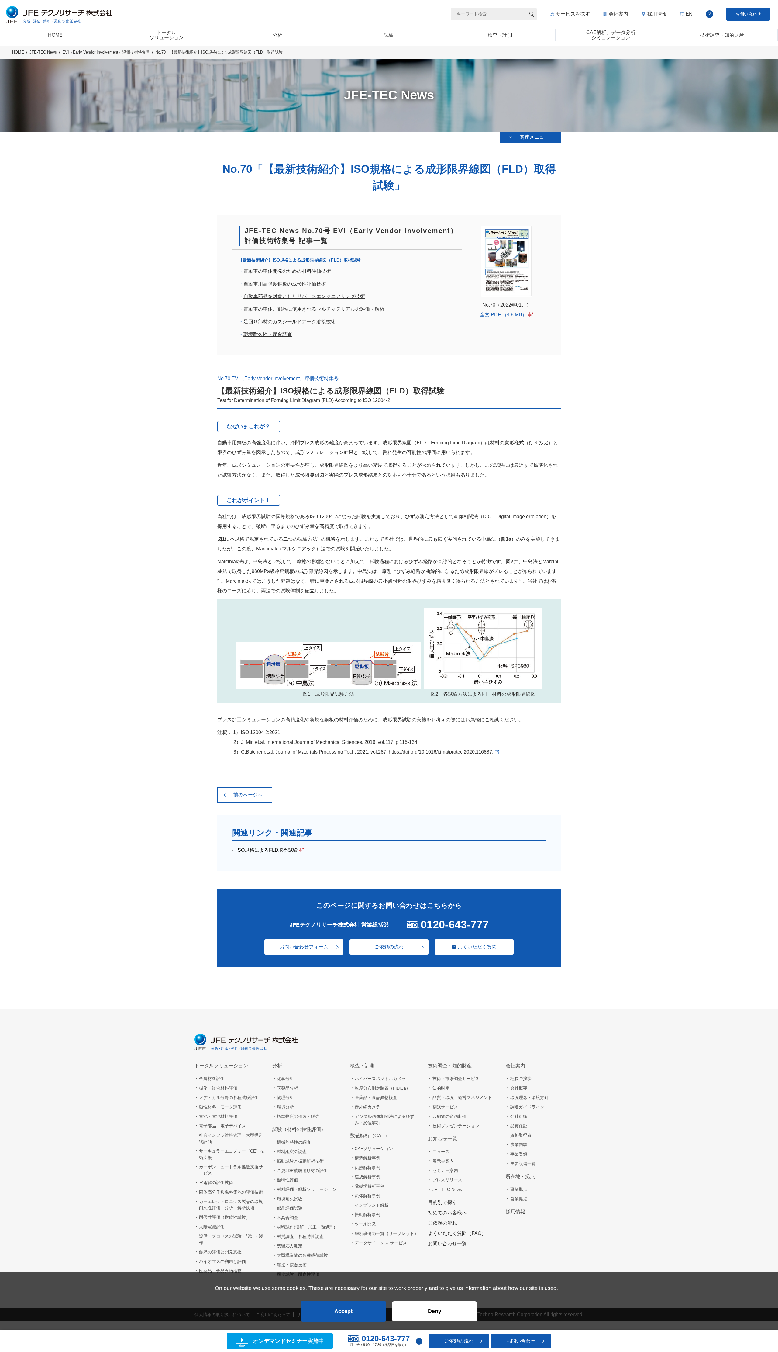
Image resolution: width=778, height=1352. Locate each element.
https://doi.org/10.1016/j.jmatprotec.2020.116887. (441, 751)
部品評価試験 (289, 1208)
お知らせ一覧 (442, 1138)
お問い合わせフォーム (304, 946)
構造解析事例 (367, 1158)
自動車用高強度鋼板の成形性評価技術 (284, 283)
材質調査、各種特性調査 (300, 1236)
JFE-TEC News (43, 52)
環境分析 (285, 1106)
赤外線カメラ (367, 1106)
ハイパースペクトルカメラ (380, 1078)
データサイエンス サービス (381, 1242)
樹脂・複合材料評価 (218, 1088)
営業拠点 (518, 1198)
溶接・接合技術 (292, 1264)
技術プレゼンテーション (455, 1125)
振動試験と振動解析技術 (300, 1161)
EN (689, 13)
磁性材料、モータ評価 (220, 1106)
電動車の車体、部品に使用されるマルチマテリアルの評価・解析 (313, 309)
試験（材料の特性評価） (299, 1129)
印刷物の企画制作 (449, 1116)
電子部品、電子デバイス (222, 1125)
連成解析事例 (367, 1176)
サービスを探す (573, 13)
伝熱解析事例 (367, 1167)
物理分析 (285, 1097)
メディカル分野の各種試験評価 (229, 1097)
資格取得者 (521, 1135)
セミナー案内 (445, 1170)
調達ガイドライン (527, 1106)
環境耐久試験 (289, 1198)
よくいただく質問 (477, 946)
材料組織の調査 (292, 1151)
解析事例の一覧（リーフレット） (386, 1233)
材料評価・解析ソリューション (306, 1189)
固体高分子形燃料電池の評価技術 (231, 1192)
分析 (277, 1065)
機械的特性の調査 (294, 1142)
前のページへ (248, 794)
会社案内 (618, 13)
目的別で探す (442, 1202)
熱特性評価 (287, 1179)
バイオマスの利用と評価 (222, 1261)
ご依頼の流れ (389, 946)
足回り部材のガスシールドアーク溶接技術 (289, 321)
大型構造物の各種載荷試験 (302, 1255)
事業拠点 (518, 1189)
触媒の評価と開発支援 (220, 1252)
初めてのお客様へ (447, 1212)
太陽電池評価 (212, 1226)
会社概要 (518, 1088)
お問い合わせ (748, 14)
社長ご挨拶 (521, 1078)
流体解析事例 (367, 1195)
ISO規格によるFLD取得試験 (267, 850)
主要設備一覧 (523, 1163)
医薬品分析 (287, 1088)
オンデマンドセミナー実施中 (288, 1341)
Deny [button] (434, 1311)
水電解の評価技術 (216, 1182)
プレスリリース (447, 1179)
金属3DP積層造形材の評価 (302, 1170)
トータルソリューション (221, 1065)
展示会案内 (443, 1161)
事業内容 (518, 1144)
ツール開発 (365, 1224)
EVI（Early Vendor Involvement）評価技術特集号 (106, 52)
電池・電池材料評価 (218, 1116)
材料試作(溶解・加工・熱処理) (306, 1227)
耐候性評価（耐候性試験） (224, 1217)
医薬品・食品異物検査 (220, 1270)
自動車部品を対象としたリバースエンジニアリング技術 (304, 296)
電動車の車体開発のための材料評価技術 (287, 271)
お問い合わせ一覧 (447, 1243)
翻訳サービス (445, 1106)
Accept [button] (343, 1311)
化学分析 (285, 1078)
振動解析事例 (367, 1214)
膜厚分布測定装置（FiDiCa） (382, 1088)
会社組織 (518, 1116)
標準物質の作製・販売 (298, 1116)
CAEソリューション (374, 1148)
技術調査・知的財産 (450, 1065)
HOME (18, 52)
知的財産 (440, 1088)
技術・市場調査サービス (455, 1078)
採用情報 (657, 13)
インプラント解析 (372, 1205)
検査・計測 (362, 1065)
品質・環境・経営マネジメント (462, 1097)
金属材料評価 (212, 1078)
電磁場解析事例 (369, 1186)
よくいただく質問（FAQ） (457, 1233)
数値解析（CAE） (370, 1135)
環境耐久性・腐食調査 (267, 334)
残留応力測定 (289, 1245)
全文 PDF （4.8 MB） (503, 314)
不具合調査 (287, 1217)
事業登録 (518, 1154)
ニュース (440, 1151)
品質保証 (518, 1125)
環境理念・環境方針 (529, 1097)
